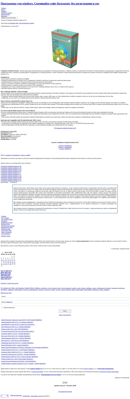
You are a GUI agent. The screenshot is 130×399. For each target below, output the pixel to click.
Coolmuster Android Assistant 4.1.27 (11, 179)
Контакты (4, 16)
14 (10, 260)
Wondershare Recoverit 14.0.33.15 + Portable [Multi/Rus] (17, 343)
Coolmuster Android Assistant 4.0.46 (11, 177)
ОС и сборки (5, 218)
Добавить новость (6, 13)
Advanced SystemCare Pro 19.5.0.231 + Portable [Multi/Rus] (18, 354)
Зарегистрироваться (65, 315)
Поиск (3, 9)
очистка (25, 289)
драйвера (88, 288)
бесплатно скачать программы (109, 371)
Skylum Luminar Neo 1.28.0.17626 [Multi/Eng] (14, 329)
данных (23, 155)
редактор (41, 289)
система (47, 289)
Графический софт (6, 222)
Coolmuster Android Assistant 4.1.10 (11, 169)
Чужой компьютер (9, 307)
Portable (27, 288)
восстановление (66, 288)
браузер (54, 288)
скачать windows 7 (88, 368)
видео (59, 288)
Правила (3, 11)
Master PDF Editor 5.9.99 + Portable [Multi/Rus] (15, 345)
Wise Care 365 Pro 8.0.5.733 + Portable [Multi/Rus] (15, 336)
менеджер (122, 288)
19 (6, 262)
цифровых (95, 289)
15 (12, 260)
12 (6, 260)
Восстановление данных (26, 23)
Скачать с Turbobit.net (65, 145)
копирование (16, 155)
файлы (74, 289)
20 (8, 262)
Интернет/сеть (5, 224)
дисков (83, 288)
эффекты (106, 289)
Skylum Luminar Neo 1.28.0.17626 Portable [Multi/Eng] (17, 359)
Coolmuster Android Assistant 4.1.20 (11, 166)
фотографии (80, 289)
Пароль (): (7, 302)
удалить (63, 289)
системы (52, 289)
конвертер (115, 288)
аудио (49, 288)
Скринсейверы (5, 234)
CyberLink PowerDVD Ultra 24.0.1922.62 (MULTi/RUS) (17, 331)
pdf (16, 288)
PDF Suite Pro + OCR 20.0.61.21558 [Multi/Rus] (15, 340)
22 (12, 262)
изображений (101, 288)
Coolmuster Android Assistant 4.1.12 (11, 176)
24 (1, 264)
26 (6, 264)
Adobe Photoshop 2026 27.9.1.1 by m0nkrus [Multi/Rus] (17, 322)
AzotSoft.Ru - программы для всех (33, 396)
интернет (108, 288)
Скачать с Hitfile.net (65, 149)
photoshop (21, 288)
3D (1, 288)
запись (94, 288)
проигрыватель (33, 289)
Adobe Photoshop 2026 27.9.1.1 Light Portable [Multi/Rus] (17, 350)
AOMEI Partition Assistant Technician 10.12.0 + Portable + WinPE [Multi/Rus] (23, 363)
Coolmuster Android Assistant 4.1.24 (11, 171)
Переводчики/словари (8, 226)
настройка (4, 289)
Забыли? (9, 302)
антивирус (44, 288)
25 (4, 264)
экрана (101, 289)
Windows (37, 288)
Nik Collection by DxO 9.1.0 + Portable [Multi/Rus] (15, 327)
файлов (68, 289)
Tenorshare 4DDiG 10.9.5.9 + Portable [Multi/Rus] (15, 333)
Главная (3, 8)
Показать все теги (6, 293)
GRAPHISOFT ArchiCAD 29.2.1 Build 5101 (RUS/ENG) (18, 324)
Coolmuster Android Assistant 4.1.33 (11, 180)
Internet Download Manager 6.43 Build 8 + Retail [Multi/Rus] (18, 361)
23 (14, 262)
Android (5, 288)
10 (1, 260)
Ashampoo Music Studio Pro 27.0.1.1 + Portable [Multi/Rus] (18, 352)
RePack (32, 288)
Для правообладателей (65, 391)
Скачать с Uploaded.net (65, 147)
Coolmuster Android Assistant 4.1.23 (11, 168)
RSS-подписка (5, 14)
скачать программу (37, 371)
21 (10, 262)
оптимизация (18, 289)
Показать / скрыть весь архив (9, 283)
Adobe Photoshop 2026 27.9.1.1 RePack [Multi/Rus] (16, 338)
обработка (11, 289)
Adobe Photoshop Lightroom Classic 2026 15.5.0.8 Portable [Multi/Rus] (21, 320)
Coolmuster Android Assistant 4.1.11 (11, 174)
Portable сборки (5, 236)
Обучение (4, 221)
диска (78, 288)
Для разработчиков (7, 219)
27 (8, 264)
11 (4, 260)
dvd (9, 288)
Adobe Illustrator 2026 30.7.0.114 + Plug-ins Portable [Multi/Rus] (19, 356)
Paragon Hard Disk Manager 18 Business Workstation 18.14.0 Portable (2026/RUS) (24, 347)
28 (10, 264)
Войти (65, 311)
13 (8, 260)
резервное (8, 155)
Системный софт (13, 23)
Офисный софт (5, 229)
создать (58, 289)
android (28, 155)
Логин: (3, 296)
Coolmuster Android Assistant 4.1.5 (11, 172)
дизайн (74, 288)
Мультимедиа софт (6, 227)
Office (13, 288)
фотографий (88, 289)
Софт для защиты (6, 232)
